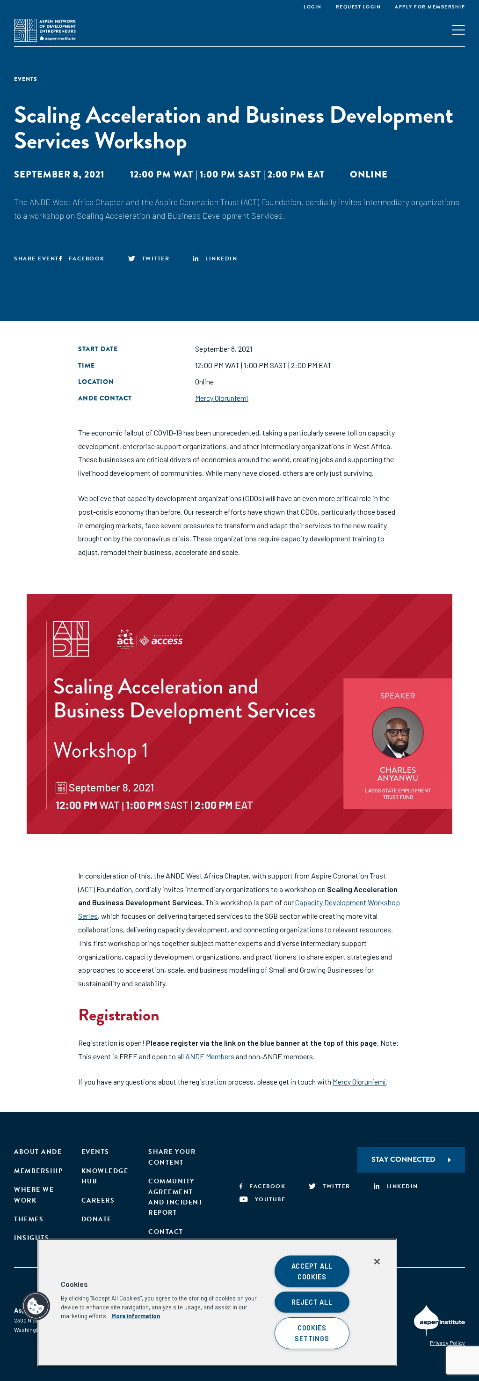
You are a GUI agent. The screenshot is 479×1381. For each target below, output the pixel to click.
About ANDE (38, 1152)
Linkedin (221, 258)
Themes (29, 1219)
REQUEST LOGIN (358, 6)
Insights (31, 1238)
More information (135, 1316)
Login (313, 6)
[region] (217, 1302)
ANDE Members (209, 1056)
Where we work (34, 1195)
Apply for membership (430, 6)
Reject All (311, 1302)
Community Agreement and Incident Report (175, 1197)
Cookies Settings (312, 1333)
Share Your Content (172, 1157)
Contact (165, 1232)
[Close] (377, 1261)
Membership (38, 1171)
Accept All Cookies (312, 1271)
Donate (96, 1219)
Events (95, 1152)
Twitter (156, 258)
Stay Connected (403, 1159)
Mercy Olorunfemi (221, 397)
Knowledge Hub (105, 1176)
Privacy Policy (447, 1342)
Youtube (270, 1199)
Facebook (87, 258)
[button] (36, 1306)
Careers (98, 1200)
